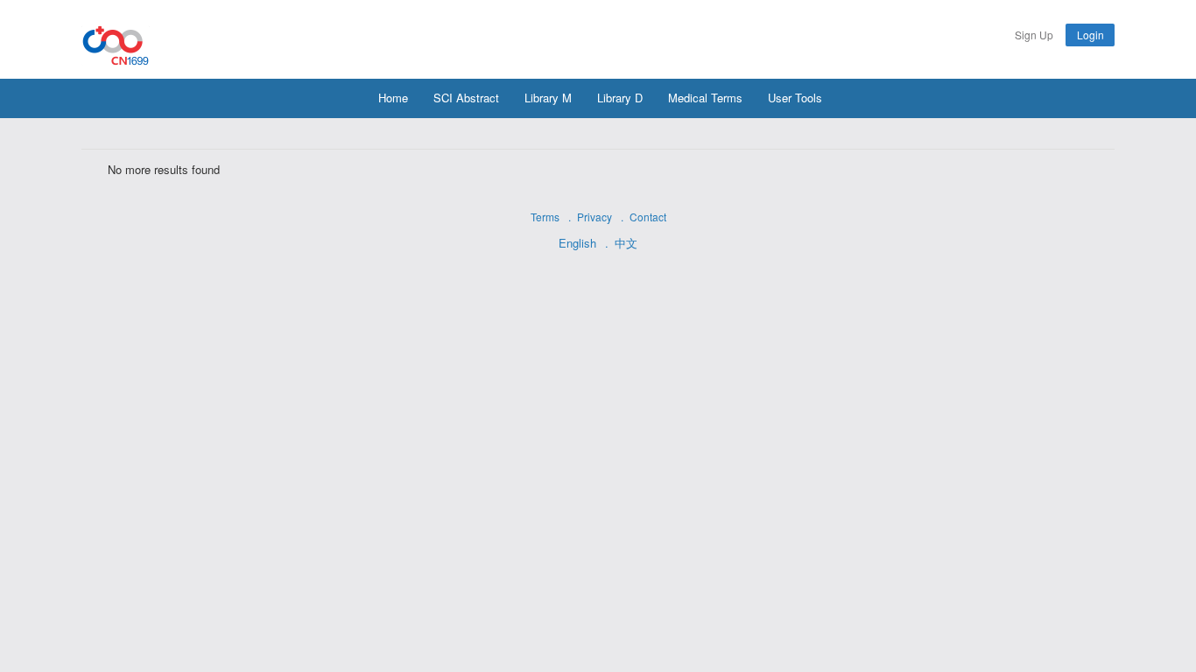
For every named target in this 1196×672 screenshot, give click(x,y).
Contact (648, 216)
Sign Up (1034, 34)
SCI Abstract (466, 97)
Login (1090, 34)
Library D (620, 97)
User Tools (795, 97)
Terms (545, 216)
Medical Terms (705, 97)
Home (393, 97)
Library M (548, 97)
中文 (626, 242)
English (577, 242)
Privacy (594, 216)
